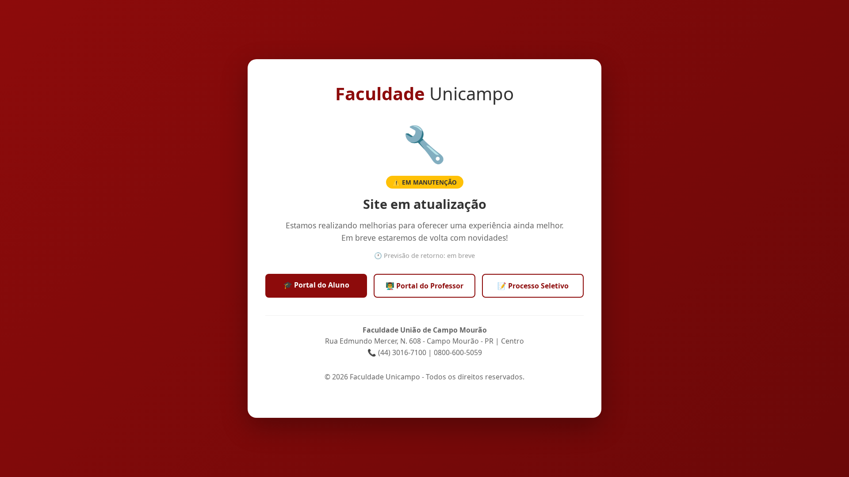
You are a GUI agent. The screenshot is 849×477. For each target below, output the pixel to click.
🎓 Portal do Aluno (316, 285)
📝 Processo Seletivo (533, 286)
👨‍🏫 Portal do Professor (424, 286)
